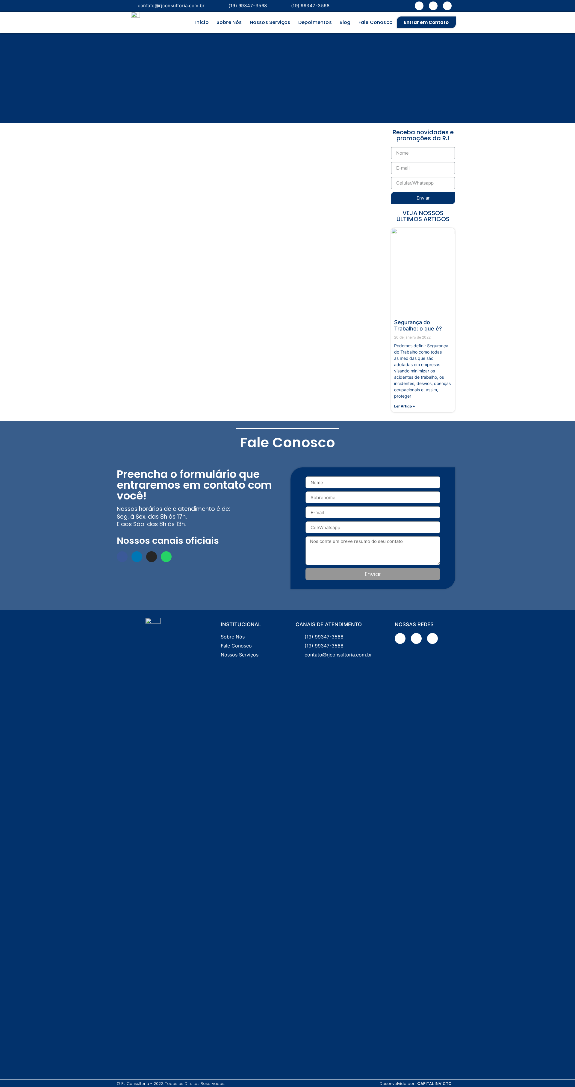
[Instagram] (447, 5)
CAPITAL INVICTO (434, 1083)
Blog (345, 22)
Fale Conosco (375, 22)
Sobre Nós (229, 22)
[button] (426, 22)
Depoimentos (315, 22)
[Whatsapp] (166, 556)
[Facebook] (419, 5)
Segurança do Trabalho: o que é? (418, 325)
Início (202, 22)
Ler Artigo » (404, 406)
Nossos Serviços (270, 22)
